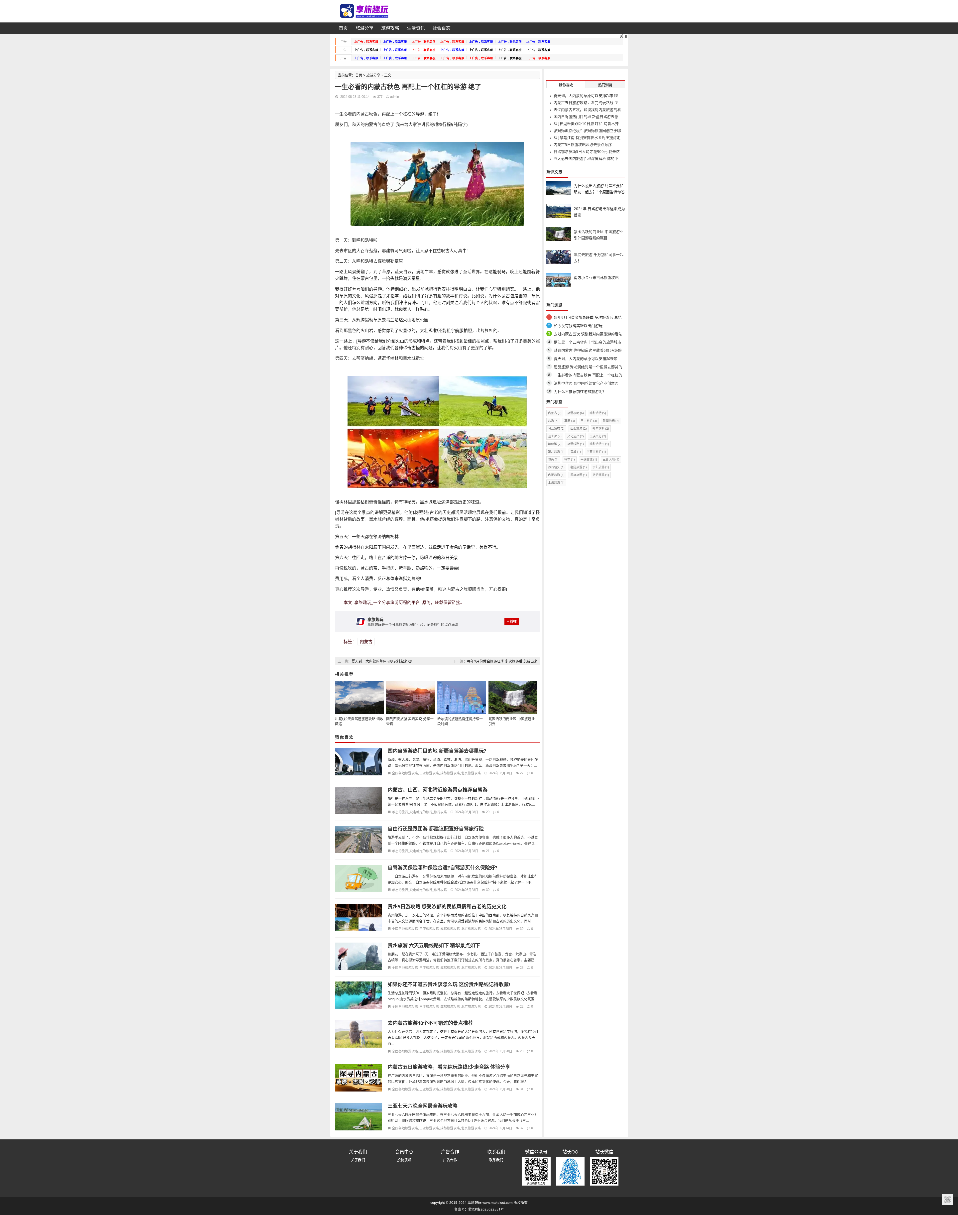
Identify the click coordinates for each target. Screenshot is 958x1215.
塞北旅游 (556, 452)
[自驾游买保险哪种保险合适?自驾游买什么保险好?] (358, 879)
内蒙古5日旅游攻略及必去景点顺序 (582, 144)
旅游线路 (575, 444)
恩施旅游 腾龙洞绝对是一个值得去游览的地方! (588, 367)
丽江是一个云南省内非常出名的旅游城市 (587, 342)
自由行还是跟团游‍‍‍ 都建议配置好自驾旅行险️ (436, 828)
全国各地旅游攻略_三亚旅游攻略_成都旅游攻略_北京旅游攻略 (436, 773)
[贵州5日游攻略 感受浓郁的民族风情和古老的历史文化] (358, 918)
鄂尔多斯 (601, 428)
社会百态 (442, 28)
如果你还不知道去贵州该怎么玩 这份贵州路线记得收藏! (449, 984)
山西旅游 (578, 428)
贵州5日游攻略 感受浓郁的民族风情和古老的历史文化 (447, 906)
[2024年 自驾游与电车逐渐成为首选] (558, 217)
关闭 (623, 36)
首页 (343, 28)
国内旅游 (589, 421)
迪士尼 (555, 436)
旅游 (553, 421)
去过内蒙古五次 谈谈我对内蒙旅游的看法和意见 (588, 334)
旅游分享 (364, 28)
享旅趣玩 (474, 1202)
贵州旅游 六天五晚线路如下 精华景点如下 (434, 945)
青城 (575, 452)
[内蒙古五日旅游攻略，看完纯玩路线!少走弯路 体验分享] (358, 1078)
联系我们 (496, 1159)
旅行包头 (556, 467)
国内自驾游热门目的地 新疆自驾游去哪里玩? (437, 750)
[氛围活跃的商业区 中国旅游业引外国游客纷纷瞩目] (558, 240)
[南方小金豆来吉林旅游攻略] (558, 285)
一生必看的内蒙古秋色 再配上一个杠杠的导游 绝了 (588, 375)
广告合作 (450, 1159)
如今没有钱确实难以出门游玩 (578, 325)
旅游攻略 (390, 28)
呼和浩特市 (599, 444)
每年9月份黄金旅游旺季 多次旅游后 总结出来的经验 (588, 318)
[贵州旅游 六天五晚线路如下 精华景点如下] (358, 957)
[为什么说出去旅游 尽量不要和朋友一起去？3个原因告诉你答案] (558, 194)
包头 (553, 459)
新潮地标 (611, 421)
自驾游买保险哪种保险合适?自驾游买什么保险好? (442, 867)
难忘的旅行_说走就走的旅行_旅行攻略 (419, 812)
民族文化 (598, 436)
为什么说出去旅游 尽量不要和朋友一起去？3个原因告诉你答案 (599, 192)
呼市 (569, 459)
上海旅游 (556, 483)
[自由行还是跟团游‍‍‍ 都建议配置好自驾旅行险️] (358, 840)
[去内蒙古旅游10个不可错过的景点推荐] (358, 1034)
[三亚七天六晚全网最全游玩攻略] (358, 1117)
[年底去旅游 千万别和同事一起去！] (558, 262)
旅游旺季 (601, 475)
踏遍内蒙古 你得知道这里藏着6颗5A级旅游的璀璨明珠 (588, 351)
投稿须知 (404, 1159)
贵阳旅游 (601, 467)
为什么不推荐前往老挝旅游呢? (579, 391)
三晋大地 (611, 459)
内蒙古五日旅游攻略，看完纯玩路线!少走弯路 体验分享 (449, 1067)
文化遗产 (575, 436)
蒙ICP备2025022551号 (486, 1209)
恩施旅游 (578, 475)
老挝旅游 (578, 467)
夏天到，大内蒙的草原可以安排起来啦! (382, 661)
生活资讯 (416, 28)
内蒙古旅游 (596, 452)
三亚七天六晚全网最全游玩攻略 (423, 1105)
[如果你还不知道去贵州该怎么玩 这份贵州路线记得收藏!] (358, 995)
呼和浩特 (598, 413)
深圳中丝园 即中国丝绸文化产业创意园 (586, 383)
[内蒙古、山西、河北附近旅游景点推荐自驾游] (358, 801)
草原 (569, 421)
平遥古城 (589, 459)
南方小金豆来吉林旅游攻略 (596, 277)
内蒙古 (366, 641)
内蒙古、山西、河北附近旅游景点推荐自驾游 (437, 789)
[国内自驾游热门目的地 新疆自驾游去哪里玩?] (358, 762)
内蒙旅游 (556, 475)
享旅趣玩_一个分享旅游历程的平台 (387, 602)
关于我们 (358, 1159)
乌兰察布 (556, 428)
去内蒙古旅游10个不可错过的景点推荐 (430, 1023)
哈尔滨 (555, 444)
